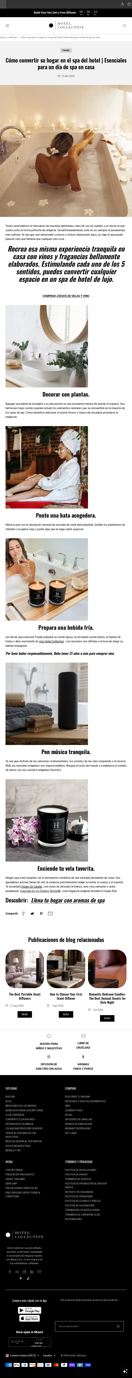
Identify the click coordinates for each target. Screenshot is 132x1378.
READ (25, 1014)
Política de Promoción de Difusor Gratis (86, 1185)
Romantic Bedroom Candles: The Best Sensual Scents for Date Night (107, 998)
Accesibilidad (73, 1219)
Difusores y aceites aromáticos (85, 1101)
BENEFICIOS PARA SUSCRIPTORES (24, 1110)
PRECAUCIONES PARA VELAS (22, 1188)
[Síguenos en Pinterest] (20, 1278)
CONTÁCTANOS (14, 1170)
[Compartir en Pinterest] (41, 913)
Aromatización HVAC (78, 1128)
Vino (67, 1105)
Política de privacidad (79, 1196)
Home (3, 37)
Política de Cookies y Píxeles (83, 1201)
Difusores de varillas (78, 1119)
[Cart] (129, 5)
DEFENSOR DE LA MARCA (19, 1124)
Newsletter (13, 1150)
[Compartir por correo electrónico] (50, 913)
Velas (68, 1115)
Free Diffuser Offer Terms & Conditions (23, 1194)
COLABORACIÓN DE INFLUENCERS (24, 1128)
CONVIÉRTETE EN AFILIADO (20, 1119)
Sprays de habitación (78, 1124)
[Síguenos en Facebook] (9, 1271)
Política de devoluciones (80, 1170)
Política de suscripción (79, 1205)
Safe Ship (11, 1183)
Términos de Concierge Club (82, 1214)
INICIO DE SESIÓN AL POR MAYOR (24, 1141)
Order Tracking (15, 1179)
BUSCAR (10, 1096)
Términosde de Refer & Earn (82, 1210)
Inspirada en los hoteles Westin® (40, 891)
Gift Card (71, 1133)
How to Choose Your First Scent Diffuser (66, 996)
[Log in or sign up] (122, 5)
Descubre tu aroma (77, 1096)
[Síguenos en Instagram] (24, 1271)
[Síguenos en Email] (39, 1271)
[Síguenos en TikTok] (28, 1278)
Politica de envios (76, 1174)
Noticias (13, 37)
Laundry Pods (73, 1110)
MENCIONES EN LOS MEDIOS (21, 1105)
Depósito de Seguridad (79, 1192)
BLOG (9, 1101)
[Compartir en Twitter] (32, 913)
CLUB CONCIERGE (15, 1115)
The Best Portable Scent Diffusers (25, 996)
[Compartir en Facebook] (23, 913)
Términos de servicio (78, 1179)
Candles (66, 50)
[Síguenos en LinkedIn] (32, 1271)
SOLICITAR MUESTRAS (18, 1146)
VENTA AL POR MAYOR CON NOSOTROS (21, 1135)
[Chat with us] (125, 1371)
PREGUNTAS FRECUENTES (20, 1174)
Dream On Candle (31, 886)
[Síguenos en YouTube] (17, 1271)
